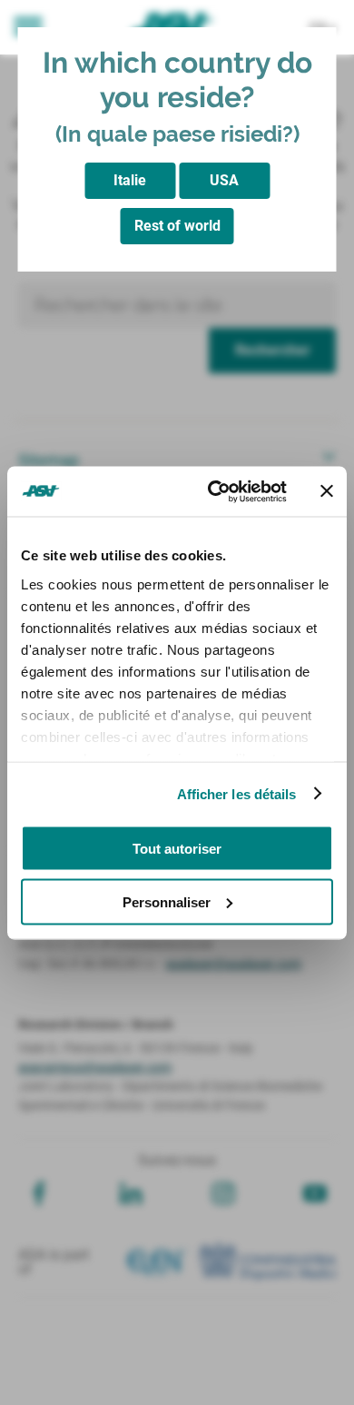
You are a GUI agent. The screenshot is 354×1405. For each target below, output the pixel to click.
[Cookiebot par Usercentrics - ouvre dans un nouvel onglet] (215, 491)
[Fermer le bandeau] (326, 491)
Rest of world (177, 225)
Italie (129, 180)
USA (224, 180)
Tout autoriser (177, 848)
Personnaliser (167, 901)
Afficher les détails (237, 793)
